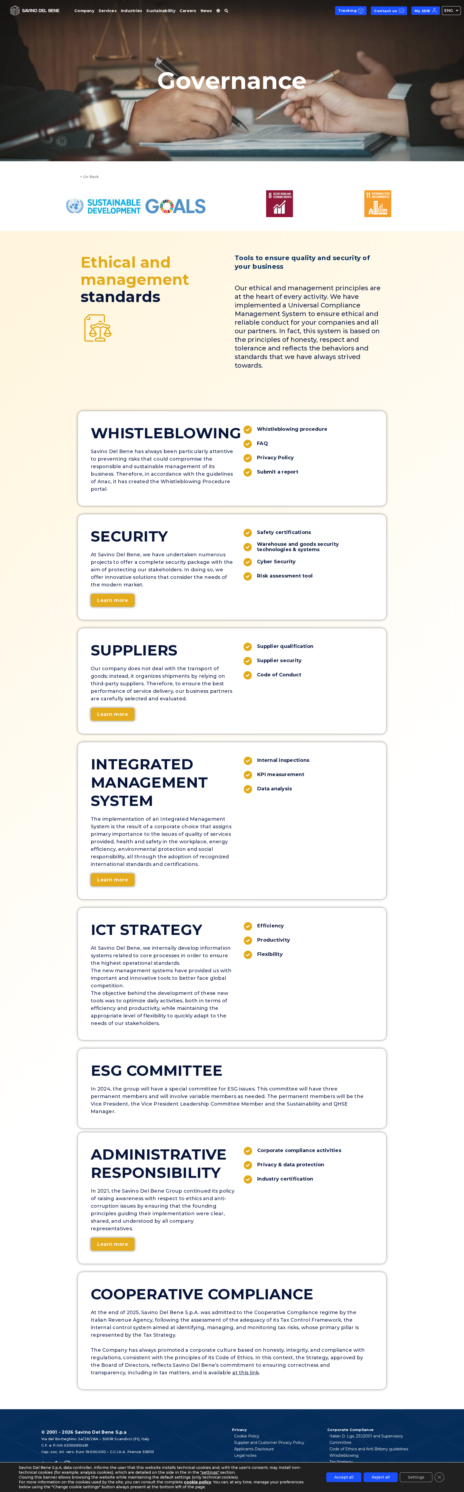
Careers (188, 10)
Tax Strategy (341, 1461)
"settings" (209, 1472)
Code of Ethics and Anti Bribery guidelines (368, 1449)
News (206, 10)
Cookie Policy (246, 1436)
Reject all (381, 1477)
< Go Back (89, 176)
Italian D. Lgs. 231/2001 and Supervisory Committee (366, 1439)
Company (84, 10)
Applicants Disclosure (254, 1449)
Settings (416, 1477)
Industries (131, 10)
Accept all (343, 1477)
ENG (448, 10)
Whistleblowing (343, 1455)
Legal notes (245, 1455)
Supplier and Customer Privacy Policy (269, 1442)
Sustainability (160, 10)
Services (108, 10)
